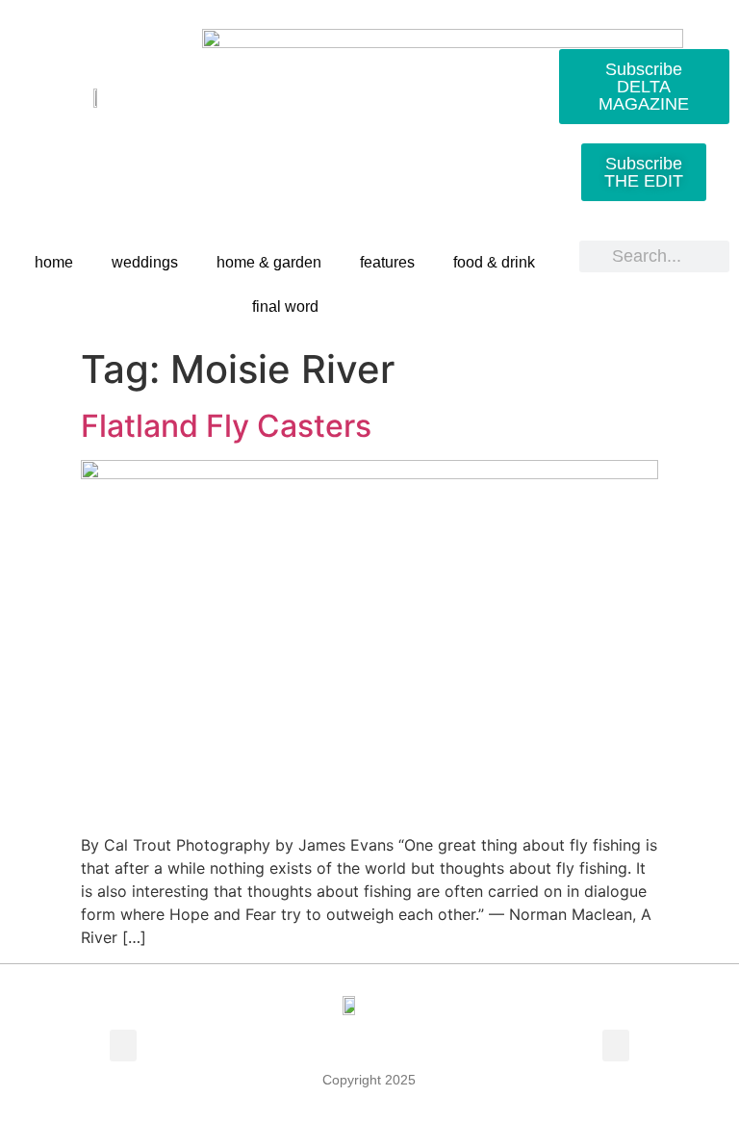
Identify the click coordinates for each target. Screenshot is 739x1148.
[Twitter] (74, 146)
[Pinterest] (118, 146)
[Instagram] (162, 146)
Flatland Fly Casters (226, 426)
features (387, 262)
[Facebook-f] (30, 146)
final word (285, 306)
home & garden (269, 262)
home (54, 262)
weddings (145, 262)
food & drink (494, 262)
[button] (123, 1045)
